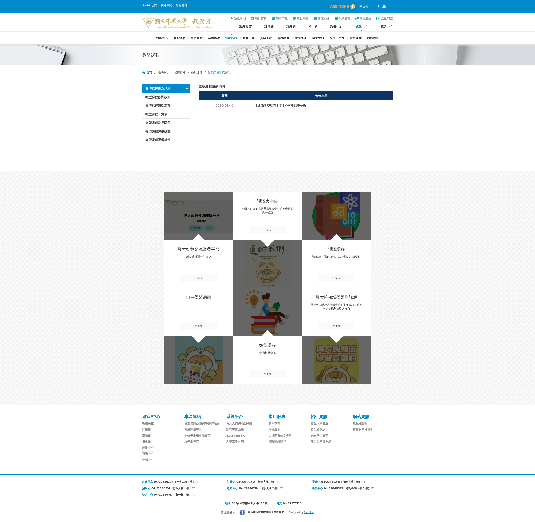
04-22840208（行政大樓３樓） (174, 481)
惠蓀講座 (283, 38)
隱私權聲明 (360, 423)
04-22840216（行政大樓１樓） (171, 488)
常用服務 (277, 416)
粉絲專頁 (373, 38)
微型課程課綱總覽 (158, 131)
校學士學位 (337, 38)
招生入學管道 (319, 423)
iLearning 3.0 (235, 435)
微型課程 (196, 72)
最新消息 (179, 38)
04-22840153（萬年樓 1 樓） (173, 494)
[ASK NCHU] (342, 6)
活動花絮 (387, 18)
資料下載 (266, 38)
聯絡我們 (181, 5)
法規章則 (240, 18)
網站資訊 (361, 416)
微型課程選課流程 (158, 106)
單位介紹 (197, 38)
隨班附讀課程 (277, 441)
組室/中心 (151, 416)
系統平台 (234, 416)
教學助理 (301, 38)
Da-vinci (309, 512)
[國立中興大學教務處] (177, 23)
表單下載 (282, 18)
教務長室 (245, 27)
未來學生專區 (319, 435)
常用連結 (365, 18)
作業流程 (344, 18)
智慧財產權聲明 (363, 429)
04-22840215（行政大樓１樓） (341, 481)
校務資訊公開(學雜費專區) (201, 423)
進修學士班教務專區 (197, 435)
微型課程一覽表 (156, 114)
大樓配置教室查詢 (280, 435)
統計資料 (261, 18)
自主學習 (318, 38)
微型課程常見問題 (158, 123)
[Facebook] (242, 512)
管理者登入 (228, 512)
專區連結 (192, 416)
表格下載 (249, 38)
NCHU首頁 (150, 5)
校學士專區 (191, 441)
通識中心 (361, 27)
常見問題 (302, 18)
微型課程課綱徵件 (158, 140)
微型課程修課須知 (158, 97)
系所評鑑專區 (193, 429)
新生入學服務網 (321, 441)
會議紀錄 (323, 18)
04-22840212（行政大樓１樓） (256, 481)
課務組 (291, 27)
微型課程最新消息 (158, 88)
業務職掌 (214, 38)
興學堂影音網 (235, 441)
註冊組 (269, 27)
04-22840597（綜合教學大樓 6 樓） (347, 488)
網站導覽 (166, 5)
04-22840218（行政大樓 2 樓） (259, 488)
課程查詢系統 (235, 429)
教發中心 (336, 27)
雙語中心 (386, 27)
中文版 (364, 6)
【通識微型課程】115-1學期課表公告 (280, 106)
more (199, 278)
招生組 (313, 27)
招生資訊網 (318, 429)
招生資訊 (319, 416)
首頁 (149, 72)
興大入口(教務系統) (239, 423)
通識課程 (231, 38)
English (383, 7)
